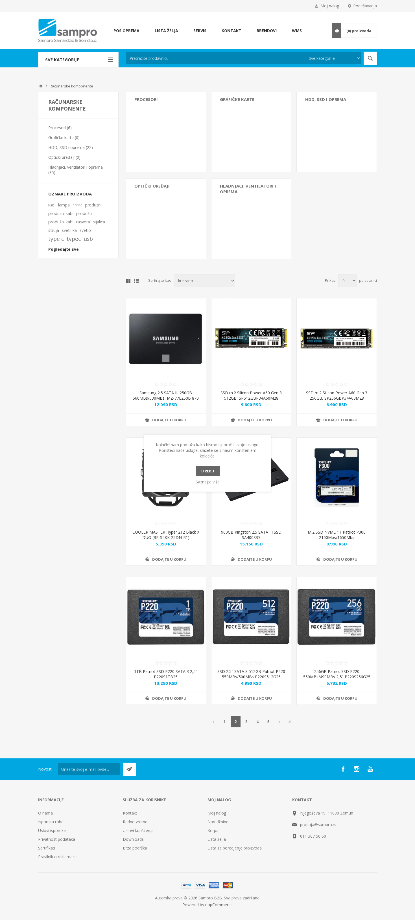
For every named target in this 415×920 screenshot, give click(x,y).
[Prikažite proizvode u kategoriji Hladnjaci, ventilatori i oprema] (251, 219)
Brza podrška (135, 848)
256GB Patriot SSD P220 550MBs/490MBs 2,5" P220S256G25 (336, 674)
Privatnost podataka (56, 839)
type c (56, 239)
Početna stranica (41, 86)
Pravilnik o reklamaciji (57, 856)
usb (88, 239)
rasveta (83, 222)
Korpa (213, 830)
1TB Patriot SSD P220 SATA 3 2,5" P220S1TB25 (165, 674)
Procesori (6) (60, 127)
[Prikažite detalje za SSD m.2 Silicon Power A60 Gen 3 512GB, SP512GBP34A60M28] (251, 338)
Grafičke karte (237, 99)
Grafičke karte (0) (64, 137)
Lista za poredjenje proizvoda (234, 848)
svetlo (85, 230)
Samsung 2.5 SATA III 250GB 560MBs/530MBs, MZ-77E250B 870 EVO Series (166, 398)
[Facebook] (343, 769)
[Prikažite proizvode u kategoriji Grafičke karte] (251, 132)
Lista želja (216, 839)
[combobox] (215, 58)
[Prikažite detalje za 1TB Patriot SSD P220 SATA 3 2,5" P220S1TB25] (166, 617)
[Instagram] (356, 769)
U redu (207, 471)
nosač (77, 205)
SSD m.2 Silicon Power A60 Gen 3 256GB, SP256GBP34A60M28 (336, 395)
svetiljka (69, 230)
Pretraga (370, 58)
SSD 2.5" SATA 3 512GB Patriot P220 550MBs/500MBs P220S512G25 (251, 674)
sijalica (99, 222)
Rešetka (128, 281)
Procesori (146, 99)
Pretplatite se (129, 769)
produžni (84, 213)
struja (53, 230)
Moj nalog (329, 5)
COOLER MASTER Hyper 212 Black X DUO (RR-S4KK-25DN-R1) (165, 534)
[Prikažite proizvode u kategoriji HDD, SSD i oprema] (337, 132)
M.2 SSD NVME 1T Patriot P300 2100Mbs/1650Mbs (337, 534)
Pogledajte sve (63, 249)
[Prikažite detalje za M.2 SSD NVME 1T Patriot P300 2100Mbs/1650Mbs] (337, 478)
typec (74, 239)
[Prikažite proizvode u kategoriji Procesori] (166, 132)
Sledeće (280, 721)
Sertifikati (46, 848)
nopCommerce (219, 904)
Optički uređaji (152, 186)
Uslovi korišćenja (138, 830)
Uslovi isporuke (52, 830)
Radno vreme (135, 821)
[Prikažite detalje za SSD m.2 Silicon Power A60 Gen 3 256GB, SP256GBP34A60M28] (337, 338)
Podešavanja (365, 5)
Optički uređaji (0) (64, 157)
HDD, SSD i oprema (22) (70, 147)
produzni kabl (60, 213)
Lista (136, 281)
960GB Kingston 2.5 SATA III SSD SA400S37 (251, 534)
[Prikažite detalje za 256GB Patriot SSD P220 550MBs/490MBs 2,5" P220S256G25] (337, 617)
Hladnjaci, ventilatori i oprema (248, 188)
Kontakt (130, 813)
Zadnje (290, 721)
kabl (51, 205)
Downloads (133, 839)
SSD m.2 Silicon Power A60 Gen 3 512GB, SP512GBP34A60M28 (251, 395)
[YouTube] (370, 769)
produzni (93, 205)
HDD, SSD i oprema (325, 99)
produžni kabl (60, 222)
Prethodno (214, 721)
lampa (64, 205)
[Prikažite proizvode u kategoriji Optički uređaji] (166, 219)
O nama (45, 813)
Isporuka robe (51, 821)
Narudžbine (217, 821)
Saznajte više (208, 482)
